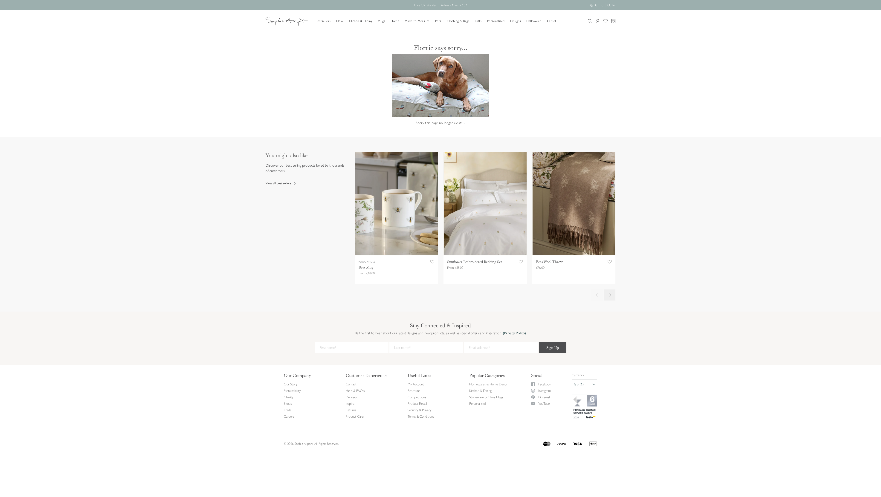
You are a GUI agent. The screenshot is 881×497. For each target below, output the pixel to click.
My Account (416, 384)
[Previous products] (597, 295)
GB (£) (579, 384)
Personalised (496, 21)
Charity (288, 397)
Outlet (611, 5)
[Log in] (598, 21)
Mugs (381, 21)
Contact (351, 384)
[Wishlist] (605, 21)
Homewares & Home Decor (488, 384)
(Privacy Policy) (514, 333)
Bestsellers (323, 21)
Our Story (290, 384)
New (339, 21)
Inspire (350, 404)
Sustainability (292, 391)
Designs (515, 21)
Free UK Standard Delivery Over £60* (440, 5)
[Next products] (609, 295)
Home (395, 21)
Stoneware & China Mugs (486, 397)
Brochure (414, 391)
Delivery (351, 397)
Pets (438, 21)
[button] (432, 262)
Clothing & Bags (458, 21)
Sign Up (552, 347)
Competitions (417, 397)
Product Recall (417, 404)
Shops (288, 404)
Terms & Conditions (421, 416)
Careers (289, 416)
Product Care (355, 416)
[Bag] (613, 21)
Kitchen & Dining (360, 21)
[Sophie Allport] (287, 21)
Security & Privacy (419, 410)
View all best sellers (278, 183)
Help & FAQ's (355, 391)
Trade (287, 410)
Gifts (478, 21)
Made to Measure (417, 21)
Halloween (534, 21)
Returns (351, 410)
